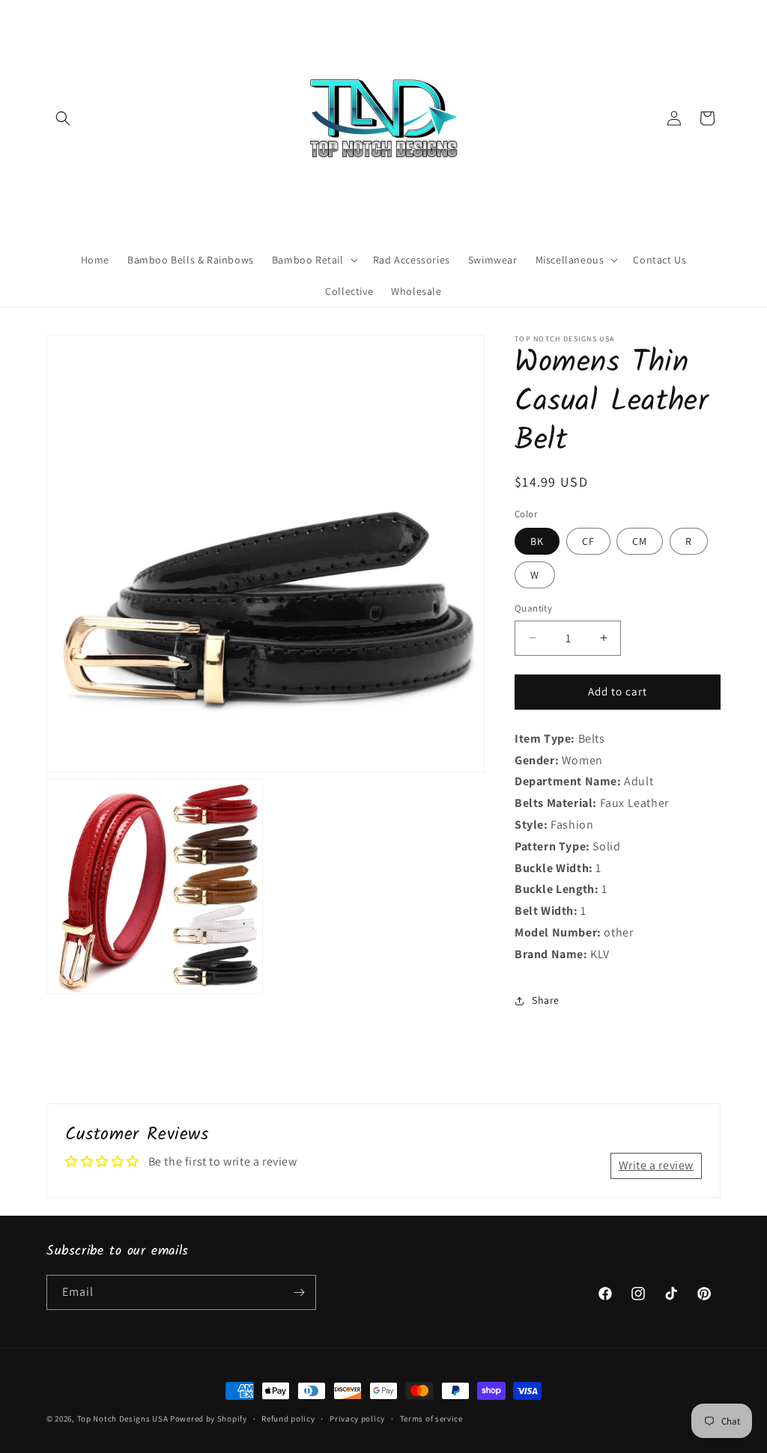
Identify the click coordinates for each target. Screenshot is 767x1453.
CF (588, 541)
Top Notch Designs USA (123, 1418)
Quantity (533, 608)
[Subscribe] (298, 1292)
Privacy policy (357, 1418)
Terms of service (431, 1418)
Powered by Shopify (208, 1418)
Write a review (656, 1165)
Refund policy (288, 1418)
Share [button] (546, 1000)
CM (639, 541)
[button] (62, 118)
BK (537, 541)
